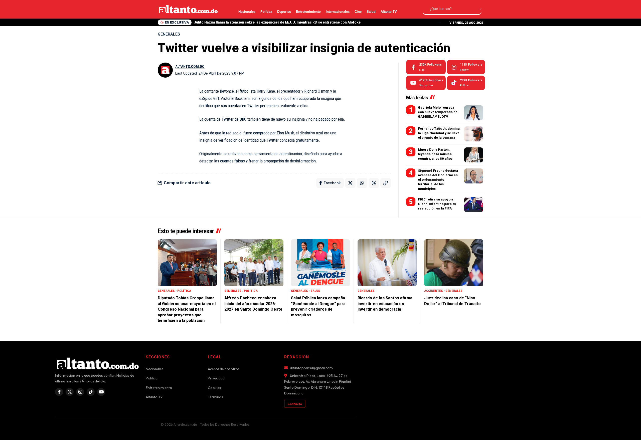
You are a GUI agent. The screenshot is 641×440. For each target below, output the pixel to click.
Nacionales (246, 12)
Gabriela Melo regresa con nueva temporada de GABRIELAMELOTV (437, 112)
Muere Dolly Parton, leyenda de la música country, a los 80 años (435, 154)
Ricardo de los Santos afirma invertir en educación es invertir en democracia (385, 304)
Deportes (284, 12)
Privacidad (216, 378)
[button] (439, 22)
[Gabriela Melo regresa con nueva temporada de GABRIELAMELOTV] (473, 112)
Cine (358, 12)
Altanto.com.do (190, 66)
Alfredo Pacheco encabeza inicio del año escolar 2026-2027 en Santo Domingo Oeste (253, 304)
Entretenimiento (308, 12)
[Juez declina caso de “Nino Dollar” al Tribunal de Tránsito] (453, 263)
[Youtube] (426, 83)
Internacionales (338, 12)
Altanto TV (389, 12)
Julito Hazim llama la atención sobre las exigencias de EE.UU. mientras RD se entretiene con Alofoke (277, 22)
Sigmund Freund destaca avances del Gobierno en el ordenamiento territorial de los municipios (438, 180)
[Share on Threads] (374, 183)
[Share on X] (350, 183)
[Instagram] (466, 67)
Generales (169, 34)
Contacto (294, 404)
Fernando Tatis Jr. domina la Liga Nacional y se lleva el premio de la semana (439, 133)
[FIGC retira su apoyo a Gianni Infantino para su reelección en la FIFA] (473, 204)
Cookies (214, 387)
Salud (371, 12)
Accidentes (433, 291)
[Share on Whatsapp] (362, 183)
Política (266, 12)
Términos (215, 397)
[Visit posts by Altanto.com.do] (165, 70)
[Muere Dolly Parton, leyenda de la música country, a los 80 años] (473, 154)
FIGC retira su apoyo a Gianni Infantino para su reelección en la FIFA (437, 203)
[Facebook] (426, 67)
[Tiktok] (466, 83)
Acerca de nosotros (224, 369)
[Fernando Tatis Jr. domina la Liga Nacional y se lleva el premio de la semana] (473, 133)
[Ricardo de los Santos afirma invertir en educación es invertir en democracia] (387, 263)
